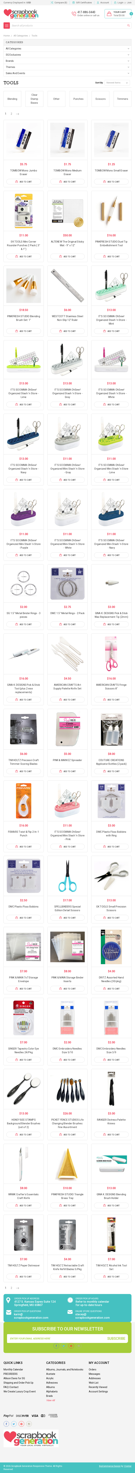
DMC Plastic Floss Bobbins (23, 906)
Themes (10, 67)
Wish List (93, 1382)
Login (120, 2)
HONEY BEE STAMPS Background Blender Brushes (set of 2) (23, 1123)
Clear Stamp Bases (34, 98)
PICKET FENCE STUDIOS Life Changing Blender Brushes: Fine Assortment (67, 1123)
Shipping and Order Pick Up (18, 1382)
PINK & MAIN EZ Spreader (67, 760)
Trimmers (122, 98)
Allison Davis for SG (14, 1378)
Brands (10, 60)
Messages (94, 1374)
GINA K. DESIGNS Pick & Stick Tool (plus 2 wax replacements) (23, 688)
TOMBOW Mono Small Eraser (111, 170)
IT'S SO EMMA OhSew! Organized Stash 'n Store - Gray (67, 393)
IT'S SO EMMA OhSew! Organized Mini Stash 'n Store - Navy (111, 544)
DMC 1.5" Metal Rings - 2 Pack (67, 613)
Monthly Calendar (13, 1369)
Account (104, 2)
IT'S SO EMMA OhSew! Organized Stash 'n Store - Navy (23, 469)
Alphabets (52, 1391)
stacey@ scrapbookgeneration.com (92, 1316)
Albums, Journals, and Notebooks (64, 1369)
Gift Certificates (84, 2)
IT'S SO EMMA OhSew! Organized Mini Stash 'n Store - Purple (24, 544)
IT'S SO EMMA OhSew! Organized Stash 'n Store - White (111, 393)
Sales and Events (15, 73)
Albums (50, 1387)
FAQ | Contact (11, 1387)
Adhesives (52, 1382)
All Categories (13, 48)
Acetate (50, 1374)
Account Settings (98, 1391)
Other (56, 98)
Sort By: (99, 82)
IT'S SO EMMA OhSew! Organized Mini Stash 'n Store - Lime (111, 469)
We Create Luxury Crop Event (20, 1391)
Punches (78, 98)
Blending (12, 98)
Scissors (100, 98)
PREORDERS (11, 1374)
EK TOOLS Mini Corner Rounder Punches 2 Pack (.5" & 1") (23, 245)
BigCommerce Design (110, 1466)
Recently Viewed (98, 1387)
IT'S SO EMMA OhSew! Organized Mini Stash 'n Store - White (67, 544)
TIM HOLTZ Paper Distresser (24, 1265)
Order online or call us (88, 15)
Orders (92, 1369)
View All (50, 1400)
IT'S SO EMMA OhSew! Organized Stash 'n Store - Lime (23, 393)
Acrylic (50, 1378)
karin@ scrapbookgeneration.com (31, 1316)
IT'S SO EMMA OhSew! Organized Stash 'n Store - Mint (111, 320)
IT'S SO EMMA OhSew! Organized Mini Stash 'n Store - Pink (67, 835)
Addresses (95, 1378)
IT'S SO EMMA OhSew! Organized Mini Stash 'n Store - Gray (67, 469)
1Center (127, 1466)
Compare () (60, 2)
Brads (49, 1396)
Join (129, 2)
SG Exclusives (13, 54)
